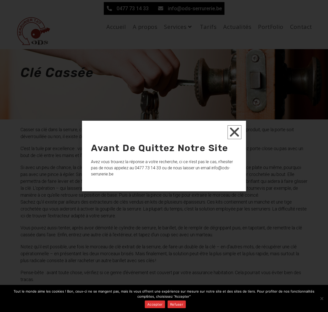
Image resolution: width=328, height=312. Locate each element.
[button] (234, 132)
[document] (164, 156)
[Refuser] (321, 298)
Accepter (154, 304)
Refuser (176, 304)
